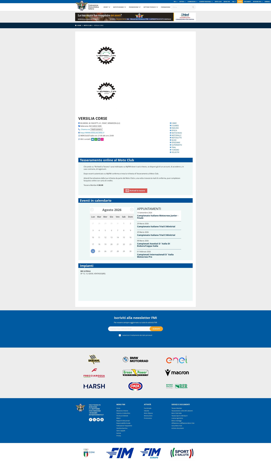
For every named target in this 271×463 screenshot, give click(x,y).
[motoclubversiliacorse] (102, 139)
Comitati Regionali (205, 1)
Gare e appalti (120, 431)
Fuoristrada (147, 408)
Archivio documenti (177, 428)
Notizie (118, 433)
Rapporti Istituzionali (123, 421)
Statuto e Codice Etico (123, 413)
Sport (106, 7)
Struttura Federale (122, 416)
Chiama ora (85, 129)
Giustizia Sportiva (121, 428)
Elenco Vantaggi (176, 421)
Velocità (146, 411)
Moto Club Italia (176, 413)
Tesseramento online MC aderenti (182, 411)
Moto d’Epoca (148, 413)
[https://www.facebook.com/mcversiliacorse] (99, 139)
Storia (118, 408)
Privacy (118, 436)
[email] (92, 139)
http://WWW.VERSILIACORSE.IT (92, 133)
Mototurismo (118, 7)
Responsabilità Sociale (123, 423)
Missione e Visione (122, 411)
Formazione (165, 7)
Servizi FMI (227, 1)
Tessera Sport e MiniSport (179, 416)
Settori (181, 1)
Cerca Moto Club (176, 426)
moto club (87, 25)
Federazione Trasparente (124, 426)
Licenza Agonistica (177, 418)
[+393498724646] (95, 139)
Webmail (267, 1)
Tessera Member (176, 408)
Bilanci (118, 418)
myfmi (240, 1)
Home (79, 25)
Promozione (133, 7)
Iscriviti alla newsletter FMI (135, 318)
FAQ (233, 1)
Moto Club (218, 1)
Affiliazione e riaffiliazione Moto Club (182, 423)
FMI (175, 1)
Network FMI (257, 1)
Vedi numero (96, 129)
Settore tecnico (150, 7)
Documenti (247, 1)
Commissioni (192, 1)
